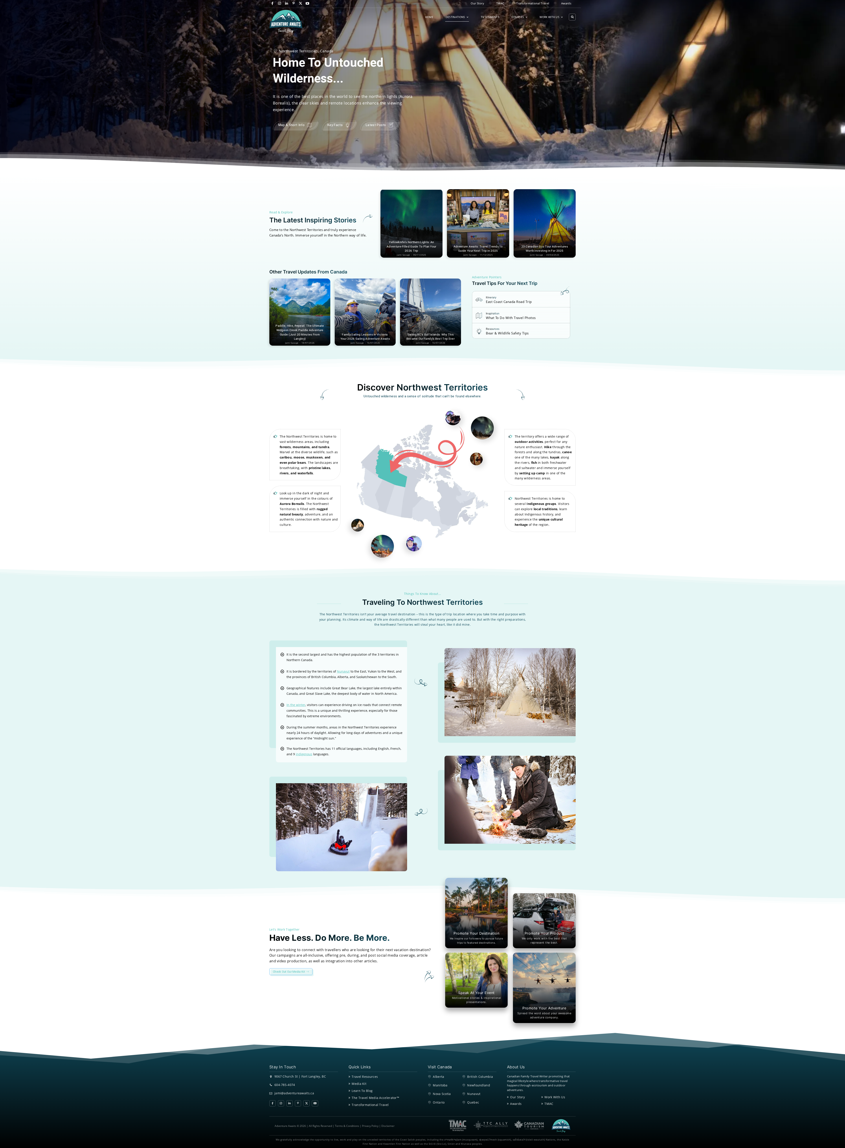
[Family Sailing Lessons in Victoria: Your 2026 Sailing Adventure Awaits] (365, 312)
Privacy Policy (370, 1126)
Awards (516, 1104)
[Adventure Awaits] (285, 21)
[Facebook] (272, 3)
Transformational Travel (370, 1105)
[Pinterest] (293, 3)
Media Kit (359, 1084)
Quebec (473, 1102)
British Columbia (480, 1077)
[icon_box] (504, 301)
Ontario (439, 1102)
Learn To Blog (362, 1091)
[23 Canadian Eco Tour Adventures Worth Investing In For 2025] (545, 223)
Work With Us (554, 1097)
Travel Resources (365, 1077)
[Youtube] (307, 3)
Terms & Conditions (347, 1126)
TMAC (548, 1104)
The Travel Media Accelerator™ (375, 1098)
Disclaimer (388, 1126)
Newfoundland (478, 1085)
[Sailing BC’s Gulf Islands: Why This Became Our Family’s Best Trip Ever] (430, 312)
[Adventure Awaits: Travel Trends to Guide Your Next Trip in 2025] (478, 223)
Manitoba (440, 1085)
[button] (572, 17)
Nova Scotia (442, 1094)
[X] (300, 3)
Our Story (517, 1097)
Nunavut (473, 1094)
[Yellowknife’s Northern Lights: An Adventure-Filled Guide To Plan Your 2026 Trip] (411, 223)
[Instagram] (279, 3)
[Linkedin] (286, 3)
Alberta (438, 1077)
